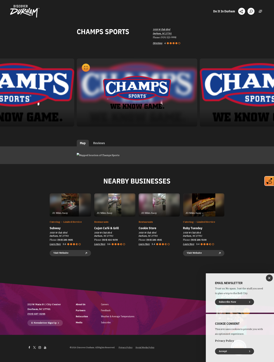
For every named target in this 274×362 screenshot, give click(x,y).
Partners (80, 310)
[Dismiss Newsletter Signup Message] (269, 278)
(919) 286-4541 (154, 239)
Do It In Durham (224, 11)
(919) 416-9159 (110, 239)
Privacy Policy (125, 347)
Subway (55, 228)
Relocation (82, 316)
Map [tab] (83, 143)
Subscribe (106, 322)
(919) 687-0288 (36, 313)
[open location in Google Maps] (98, 155)
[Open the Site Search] (251, 11)
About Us (80, 304)
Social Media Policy (145, 347)
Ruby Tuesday (192, 228)
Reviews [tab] (99, 143)
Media (79, 322)
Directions (157, 43)
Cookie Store (147, 228)
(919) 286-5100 (198, 239)
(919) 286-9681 (65, 239)
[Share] (241, 11)
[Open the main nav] (260, 11)
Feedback (106, 310)
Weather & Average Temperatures (117, 316)
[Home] (24, 11)
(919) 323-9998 (168, 37)
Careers (105, 304)
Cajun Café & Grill (106, 228)
